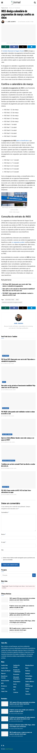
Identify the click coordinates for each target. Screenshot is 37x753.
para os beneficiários (23, 140)
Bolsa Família (5, 681)
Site (2, 550)
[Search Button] (35, 2)
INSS (17, 299)
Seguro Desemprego (9, 460)
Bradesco (4, 686)
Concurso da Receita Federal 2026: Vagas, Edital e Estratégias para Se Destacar (22, 621)
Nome (3, 534)
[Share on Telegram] (31, 46)
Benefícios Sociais (4, 677)
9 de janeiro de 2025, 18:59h (8, 442)
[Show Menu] (2, 2)
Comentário (5, 512)
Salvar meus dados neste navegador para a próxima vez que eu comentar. (19, 559)
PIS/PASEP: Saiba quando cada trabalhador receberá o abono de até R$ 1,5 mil (17, 294)
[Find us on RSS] (3, 746)
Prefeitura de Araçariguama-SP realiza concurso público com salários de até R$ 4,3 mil (22, 614)
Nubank (27, 673)
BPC (2, 683)
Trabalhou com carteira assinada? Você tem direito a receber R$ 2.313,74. (18, 465)
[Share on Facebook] (14, 46)
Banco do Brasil (5, 671)
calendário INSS (9, 299)
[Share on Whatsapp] (5, 46)
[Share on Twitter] (23, 46)
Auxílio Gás (4, 668)
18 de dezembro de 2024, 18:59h (9, 494)
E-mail (3, 542)
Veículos (27, 694)
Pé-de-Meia (28, 676)
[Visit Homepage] (18, 2)
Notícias (27, 671)
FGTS (4, 382)
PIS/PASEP (5, 356)
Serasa (27, 689)
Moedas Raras (29, 665)
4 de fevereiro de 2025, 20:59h (9, 389)
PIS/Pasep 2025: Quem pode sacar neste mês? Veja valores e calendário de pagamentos (16, 285)
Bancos (3, 673)
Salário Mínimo (7, 434)
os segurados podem (18, 242)
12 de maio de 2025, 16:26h (8, 363)
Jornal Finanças (9, 749)
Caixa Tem (6, 487)
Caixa (2, 689)
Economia (16, 674)
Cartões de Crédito (16, 666)
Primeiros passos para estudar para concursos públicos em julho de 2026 (21, 606)
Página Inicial (4, 8)
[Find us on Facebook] (1, 746)
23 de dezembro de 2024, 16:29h (9, 468)
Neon (26, 668)
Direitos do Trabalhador (14, 8)
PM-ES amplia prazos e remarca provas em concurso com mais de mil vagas (20, 629)
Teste (27, 691)
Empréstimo (16, 682)
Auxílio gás (4, 665)
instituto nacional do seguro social (12, 302)
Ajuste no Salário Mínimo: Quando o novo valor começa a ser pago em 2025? (17, 439)
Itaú (14, 690)
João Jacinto (11, 21)
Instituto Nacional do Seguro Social (13, 51)
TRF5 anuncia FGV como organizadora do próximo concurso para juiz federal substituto (22, 599)
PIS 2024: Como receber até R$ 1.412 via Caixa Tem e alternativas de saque (16, 491)
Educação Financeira (16, 678)
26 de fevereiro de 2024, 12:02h (25, 21)
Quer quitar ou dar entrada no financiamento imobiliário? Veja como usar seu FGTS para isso (18, 289)
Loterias (15, 692)
